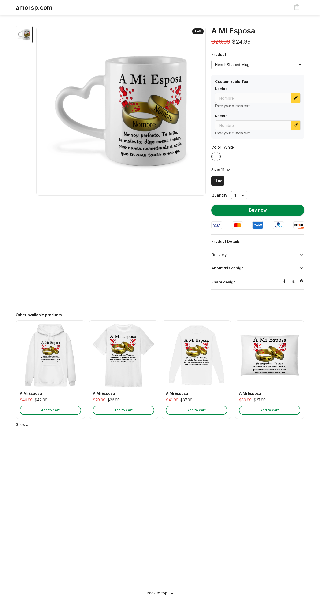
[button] (257, 241)
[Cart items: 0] (296, 7)
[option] (216, 156)
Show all (23, 425)
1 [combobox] (235, 195)
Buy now (258, 210)
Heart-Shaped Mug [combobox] (232, 64)
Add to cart (50, 410)
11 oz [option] (218, 181)
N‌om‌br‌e (221, 89)
